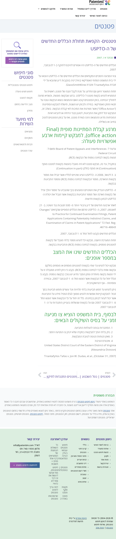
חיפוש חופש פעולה (23, 91)
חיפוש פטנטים (36, 413)
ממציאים (28, 131)
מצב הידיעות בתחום (23, 104)
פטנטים (103, 8)
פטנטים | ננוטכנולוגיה (62, 469)
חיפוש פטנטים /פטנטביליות (20, 84)
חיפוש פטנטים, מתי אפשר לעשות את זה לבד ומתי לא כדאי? (53, 475)
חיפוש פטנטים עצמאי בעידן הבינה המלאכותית (63, 451)
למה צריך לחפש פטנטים (54, 490)
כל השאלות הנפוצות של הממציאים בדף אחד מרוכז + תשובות (53, 454)
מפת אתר (100, 527)
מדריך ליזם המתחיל (86, 8)
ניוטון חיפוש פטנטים (86, 401)
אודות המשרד (66, 8)
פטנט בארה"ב (64, 497)
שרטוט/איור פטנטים (53, 497)
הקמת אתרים (81, 518)
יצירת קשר (80, 15)
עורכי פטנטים (26, 150)
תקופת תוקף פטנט (65, 490)
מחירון (29, 110)
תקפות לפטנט (26, 97)
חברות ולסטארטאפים (23, 144)
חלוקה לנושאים (48, 8)
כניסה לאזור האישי (98, 15)
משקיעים (28, 137)
